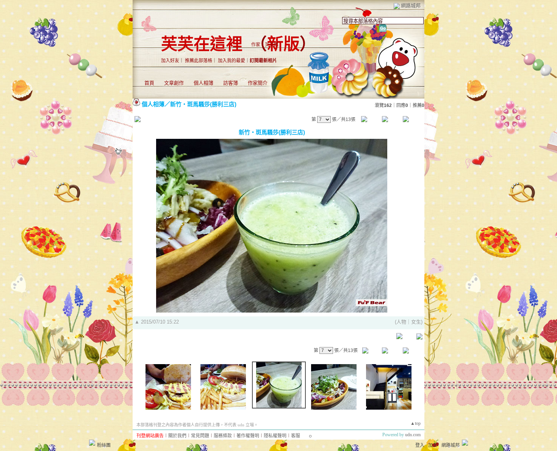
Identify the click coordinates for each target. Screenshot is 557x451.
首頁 (149, 83)
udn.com (413, 434)
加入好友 (170, 60)
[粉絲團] (92, 443)
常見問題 (200, 435)
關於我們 (177, 435)
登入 (419, 445)
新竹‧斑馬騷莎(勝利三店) (203, 104)
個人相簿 (203, 83)
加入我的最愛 (231, 60)
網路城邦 (411, 5)
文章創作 (174, 83)
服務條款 (223, 435)
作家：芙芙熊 (264, 44)
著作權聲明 (247, 435)
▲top (415, 423)
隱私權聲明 (275, 435)
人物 (401, 322)
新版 (283, 44)
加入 (432, 445)
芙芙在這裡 (202, 44)
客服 (295, 435)
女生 (416, 322)
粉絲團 (104, 445)
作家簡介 (258, 83)
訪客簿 (230, 83)
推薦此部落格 (198, 60)
